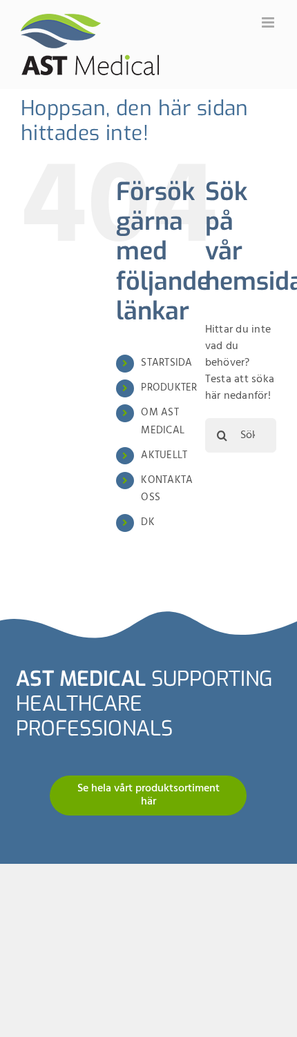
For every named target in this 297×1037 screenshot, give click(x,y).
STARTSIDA (166, 363)
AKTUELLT (164, 455)
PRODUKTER (169, 387)
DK (147, 522)
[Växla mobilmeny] (269, 22)
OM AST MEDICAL (162, 421)
